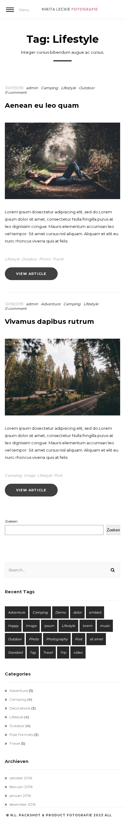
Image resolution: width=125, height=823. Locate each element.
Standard (15, 652)
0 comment (16, 92)
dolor (77, 612)
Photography (57, 639)
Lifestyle (68, 88)
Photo (45, 259)
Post (58, 475)
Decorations (19, 708)
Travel (57, 259)
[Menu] (10, 14)
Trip (63, 652)
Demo (60, 612)
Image (29, 475)
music (105, 626)
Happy (13, 626)
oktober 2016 (20, 778)
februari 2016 (20, 786)
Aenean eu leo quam (42, 105)
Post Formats (21, 734)
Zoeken (11, 521)
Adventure (50, 304)
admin (32, 88)
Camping (49, 88)
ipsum (49, 626)
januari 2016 (20, 795)
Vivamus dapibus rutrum (49, 321)
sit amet (96, 639)
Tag (33, 652)
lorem (88, 626)
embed (95, 612)
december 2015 (22, 804)
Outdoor (87, 88)
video (78, 652)
